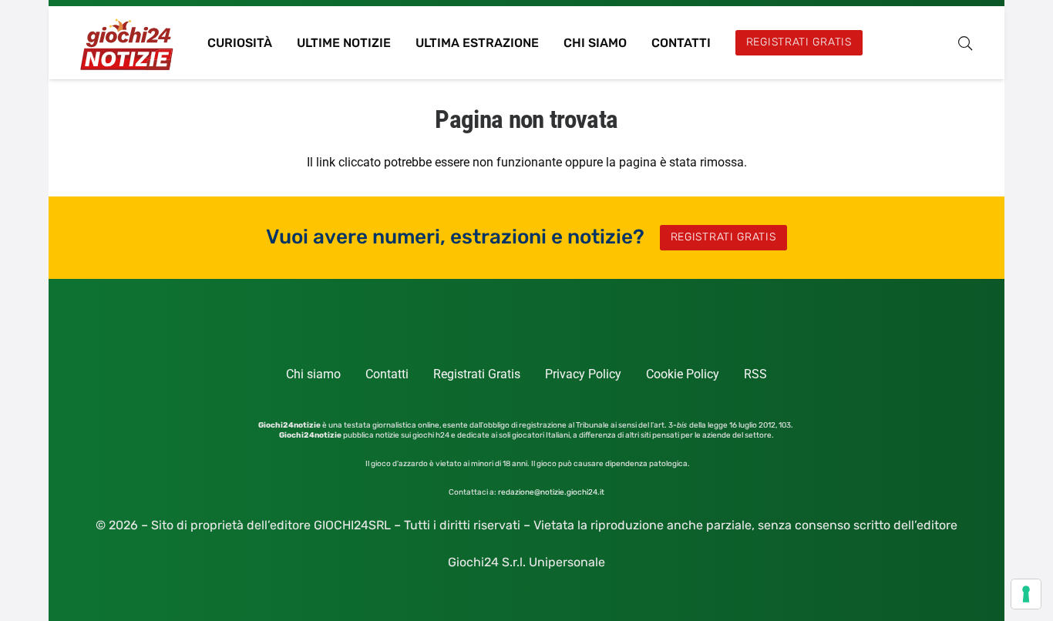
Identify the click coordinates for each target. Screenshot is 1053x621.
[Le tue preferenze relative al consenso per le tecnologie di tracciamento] (1026, 594)
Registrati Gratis (476, 374)
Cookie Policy (682, 374)
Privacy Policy (583, 374)
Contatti (387, 374)
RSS (755, 374)
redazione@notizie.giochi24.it (551, 492)
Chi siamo (313, 374)
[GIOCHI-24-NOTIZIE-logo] (128, 43)
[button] (965, 43)
